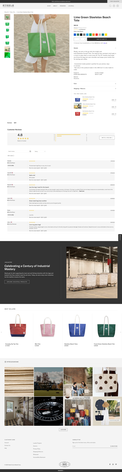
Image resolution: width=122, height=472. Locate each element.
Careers (35, 446)
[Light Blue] (87, 34)
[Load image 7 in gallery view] (7, 55)
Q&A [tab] (15, 122)
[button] (49, 7)
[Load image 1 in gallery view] (7, 17)
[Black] (81, 34)
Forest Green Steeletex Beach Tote (104, 344)
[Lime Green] (90, 34)
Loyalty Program (37, 443)
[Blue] (75, 34)
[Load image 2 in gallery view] (7, 23)
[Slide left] (15, 43)
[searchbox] (18, 151)
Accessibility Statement (39, 457)
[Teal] (103, 34)
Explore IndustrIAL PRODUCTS (17, 281)
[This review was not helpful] (44, 168)
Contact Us (7, 445)
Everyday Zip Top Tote (11, 344)
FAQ (6, 448)
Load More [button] (63, 429)
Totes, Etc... (13, 12)
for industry (114, 1)
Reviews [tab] (9, 123)
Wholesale (36, 454)
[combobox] (40, 151)
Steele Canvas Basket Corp (14, 464)
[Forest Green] (78, 34)
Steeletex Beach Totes (71, 344)
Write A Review (106, 137)
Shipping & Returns (38, 451)
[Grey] (84, 34)
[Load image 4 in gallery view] (7, 36)
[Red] (97, 34)
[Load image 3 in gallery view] (7, 30)
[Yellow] (106, 34)
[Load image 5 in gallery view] (7, 42)
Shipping (75, 27)
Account (7, 442)
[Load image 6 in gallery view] (7, 49)
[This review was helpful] (41, 168)
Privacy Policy (36, 448)
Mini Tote (37, 344)
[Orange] (93, 34)
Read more (81, 191)
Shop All (7, 12)
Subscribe (113, 446)
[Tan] (100, 34)
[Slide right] (68, 43)
